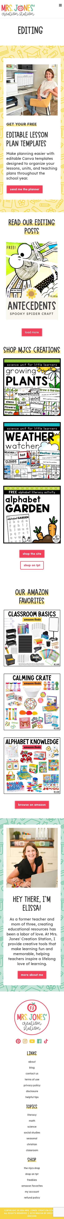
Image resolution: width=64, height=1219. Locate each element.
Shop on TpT (32, 565)
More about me (32, 975)
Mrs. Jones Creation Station (18, 10)
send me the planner (24, 189)
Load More (32, 332)
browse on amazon (32, 805)
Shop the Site (32, 554)
